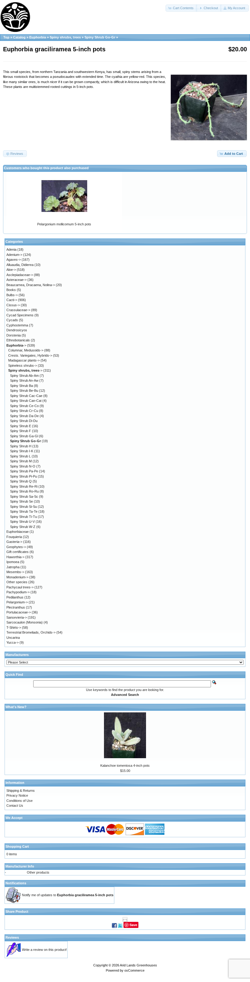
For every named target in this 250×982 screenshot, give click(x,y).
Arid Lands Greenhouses (138, 965)
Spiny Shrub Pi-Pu (23, 476)
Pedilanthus (14, 597)
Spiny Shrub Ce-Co (24, 406)
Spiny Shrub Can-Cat (25, 400)
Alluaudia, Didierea (20, 265)
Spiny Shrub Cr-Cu (24, 411)
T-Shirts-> (13, 627)
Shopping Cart (17, 846)
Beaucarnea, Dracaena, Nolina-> (30, 285)
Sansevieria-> (16, 617)
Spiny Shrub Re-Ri (24, 486)
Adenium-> (14, 254)
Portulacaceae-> (18, 612)
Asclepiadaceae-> (19, 275)
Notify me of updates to (67, 895)
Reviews (12, 937)
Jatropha (13, 567)
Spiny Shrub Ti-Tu (23, 516)
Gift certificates (17, 552)
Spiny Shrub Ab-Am (24, 375)
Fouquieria (14, 537)
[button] (181, 8)
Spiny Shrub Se (21, 501)
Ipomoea (12, 562)
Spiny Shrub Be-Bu (24, 390)
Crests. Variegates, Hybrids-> (30, 355)
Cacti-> (11, 300)
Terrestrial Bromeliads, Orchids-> (30, 632)
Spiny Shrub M (21, 461)
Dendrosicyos (16, 330)
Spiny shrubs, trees (65, 37)
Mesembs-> (15, 572)
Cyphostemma (17, 325)
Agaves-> (13, 259)
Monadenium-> (17, 577)
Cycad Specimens (20, 315)
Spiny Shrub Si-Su (23, 506)
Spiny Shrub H (20, 446)
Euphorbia (37, 37)
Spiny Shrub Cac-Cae (26, 396)
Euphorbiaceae (17, 531)
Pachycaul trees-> (20, 587)
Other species (16, 582)
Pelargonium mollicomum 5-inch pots (64, 224)
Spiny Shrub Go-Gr (99, 37)
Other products (38, 872)
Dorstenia (13, 335)
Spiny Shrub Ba (21, 385)
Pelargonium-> (17, 602)
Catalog (19, 37)
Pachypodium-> (18, 592)
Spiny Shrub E (20, 426)
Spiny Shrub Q (21, 481)
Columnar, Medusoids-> (25, 350)
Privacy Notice (17, 795)
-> (16, 345)
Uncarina (13, 637)
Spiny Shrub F (20, 431)
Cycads (12, 320)
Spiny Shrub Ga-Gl (24, 436)
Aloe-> (11, 269)
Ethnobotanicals (18, 340)
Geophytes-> (16, 547)
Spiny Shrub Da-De (24, 416)
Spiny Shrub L (20, 456)
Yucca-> (12, 642)
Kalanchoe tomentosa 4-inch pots (125, 765)
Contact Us (14, 805)
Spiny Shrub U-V (22, 521)
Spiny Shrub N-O (22, 466)
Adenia (11, 249)
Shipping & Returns (20, 790)
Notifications (15, 883)
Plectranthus (15, 607)
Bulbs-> (12, 295)
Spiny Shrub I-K (21, 451)
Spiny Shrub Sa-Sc (24, 496)
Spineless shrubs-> (22, 365)
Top (6, 37)
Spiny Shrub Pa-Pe (24, 471)
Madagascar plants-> (24, 360)
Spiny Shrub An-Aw (24, 380)
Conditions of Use (19, 800)
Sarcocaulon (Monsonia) (24, 622)
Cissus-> (13, 305)
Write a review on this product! (44, 949)
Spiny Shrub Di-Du (24, 421)
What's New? (16, 707)
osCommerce (134, 970)
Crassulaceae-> (18, 310)
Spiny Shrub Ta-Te (24, 511)
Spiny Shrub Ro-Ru (24, 491)
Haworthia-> (15, 557)
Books (11, 290)
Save (133, 924)
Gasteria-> (14, 542)
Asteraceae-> (16, 280)
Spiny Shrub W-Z (22, 527)
